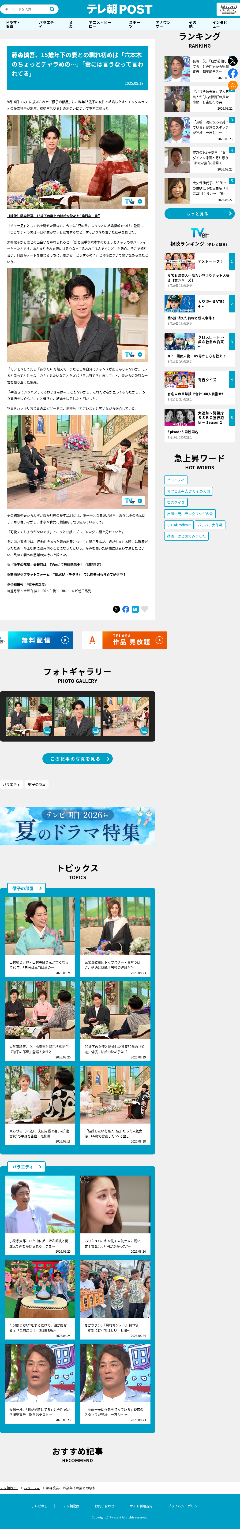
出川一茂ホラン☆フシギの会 (190, 513)
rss (233, 85)
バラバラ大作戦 (210, 524)
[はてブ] (135, 609)
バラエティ (46, 24)
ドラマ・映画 (13, 24)
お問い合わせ (104, 1505)
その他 (192, 24)
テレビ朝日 (39, 1505)
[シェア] (125, 609)
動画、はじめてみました (186, 536)
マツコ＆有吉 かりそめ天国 (188, 491)
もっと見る (198, 213)
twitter (233, 61)
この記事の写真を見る (75, 759)
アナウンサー (163, 24)
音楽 (71, 24)
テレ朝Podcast (179, 524)
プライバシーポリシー (184, 1505)
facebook (233, 73)
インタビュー (219, 24)
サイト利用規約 (141, 1505)
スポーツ (134, 24)
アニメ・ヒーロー (100, 24)
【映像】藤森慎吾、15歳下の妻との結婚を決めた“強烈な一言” (53, 215)
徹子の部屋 (37, 784)
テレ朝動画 (71, 1505)
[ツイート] (116, 609)
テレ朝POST (120, 9)
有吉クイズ (176, 502)
